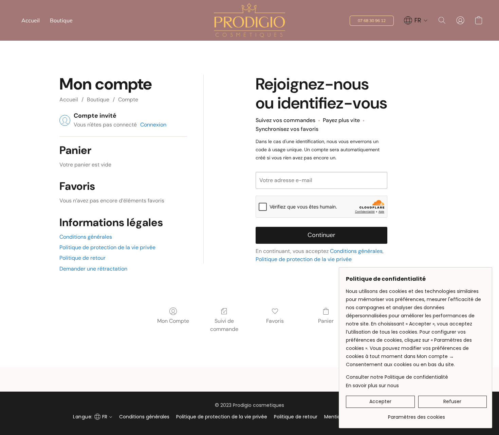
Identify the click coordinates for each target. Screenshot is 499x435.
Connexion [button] (153, 124)
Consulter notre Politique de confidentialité (397, 377)
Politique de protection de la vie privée (107, 247)
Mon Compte (173, 320)
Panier (326, 320)
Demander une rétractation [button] (93, 268)
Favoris (275, 320)
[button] (249, 20)
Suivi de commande (224, 325)
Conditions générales (85, 236)
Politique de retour (82, 257)
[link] (416, 414)
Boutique (61, 20)
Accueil (30, 20)
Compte (128, 99)
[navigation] (416, 20)
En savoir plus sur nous (372, 385)
